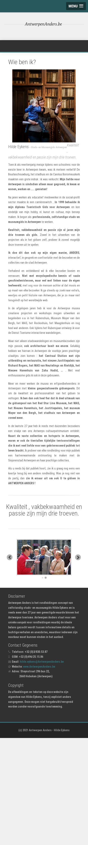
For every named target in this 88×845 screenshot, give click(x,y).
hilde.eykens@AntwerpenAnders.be (42, 661)
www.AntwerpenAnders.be (39, 666)
